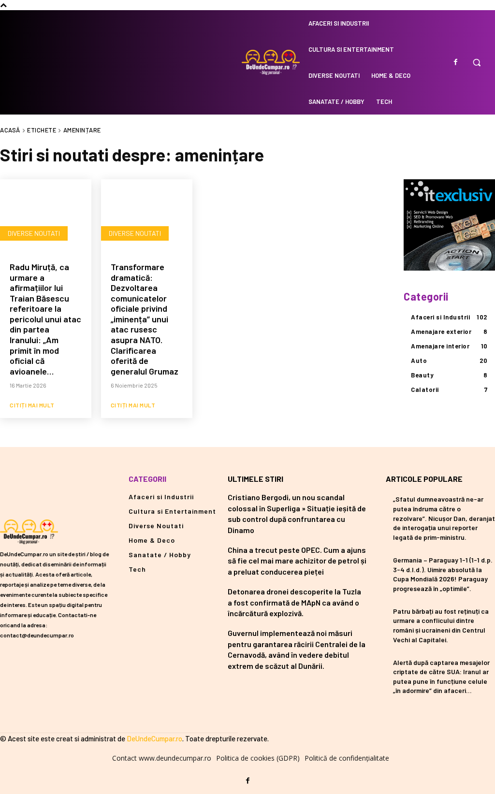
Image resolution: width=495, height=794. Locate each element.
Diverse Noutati (34, 233)
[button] (476, 62)
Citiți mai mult (32, 405)
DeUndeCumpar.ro (154, 738)
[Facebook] (455, 62)
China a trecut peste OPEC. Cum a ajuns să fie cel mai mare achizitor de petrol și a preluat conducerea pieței (297, 560)
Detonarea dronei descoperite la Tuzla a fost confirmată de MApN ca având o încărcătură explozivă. (294, 602)
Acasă (10, 130)
